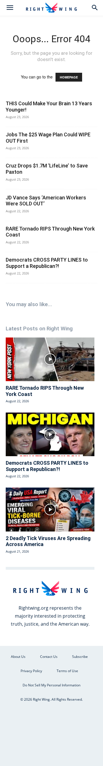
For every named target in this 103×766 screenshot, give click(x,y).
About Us (18, 656)
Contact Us (49, 656)
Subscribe (80, 656)
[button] (10, 7)
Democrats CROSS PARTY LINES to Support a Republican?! (47, 263)
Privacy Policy (31, 670)
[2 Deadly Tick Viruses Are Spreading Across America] (50, 509)
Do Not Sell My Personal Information (51, 685)
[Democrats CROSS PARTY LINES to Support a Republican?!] (50, 434)
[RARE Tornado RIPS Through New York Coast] (50, 359)
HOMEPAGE (69, 77)
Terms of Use (67, 670)
